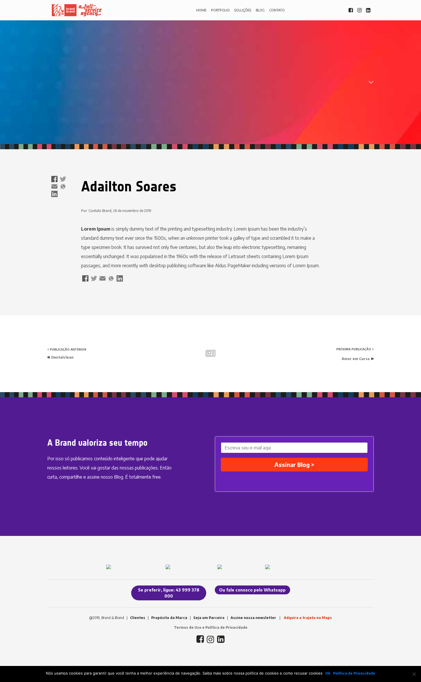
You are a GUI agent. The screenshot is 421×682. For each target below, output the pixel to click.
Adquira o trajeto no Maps (308, 618)
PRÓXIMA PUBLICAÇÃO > (355, 349)
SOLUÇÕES (242, 10)
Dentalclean (62, 357)
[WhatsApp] (63, 186)
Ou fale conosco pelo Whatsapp (252, 589)
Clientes (137, 618)
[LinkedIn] (54, 194)
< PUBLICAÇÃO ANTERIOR (66, 349)
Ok (327, 673)
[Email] (54, 186)
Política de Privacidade (354, 673)
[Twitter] (63, 179)
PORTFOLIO (220, 10)
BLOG (260, 10)
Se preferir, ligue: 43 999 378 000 (168, 592)
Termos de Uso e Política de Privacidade (210, 627)
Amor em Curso (356, 359)
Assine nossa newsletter (253, 618)
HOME (201, 10)
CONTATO (277, 10)
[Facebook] (54, 179)
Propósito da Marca (169, 618)
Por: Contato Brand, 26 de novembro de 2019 (116, 211)
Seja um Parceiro (209, 618)
